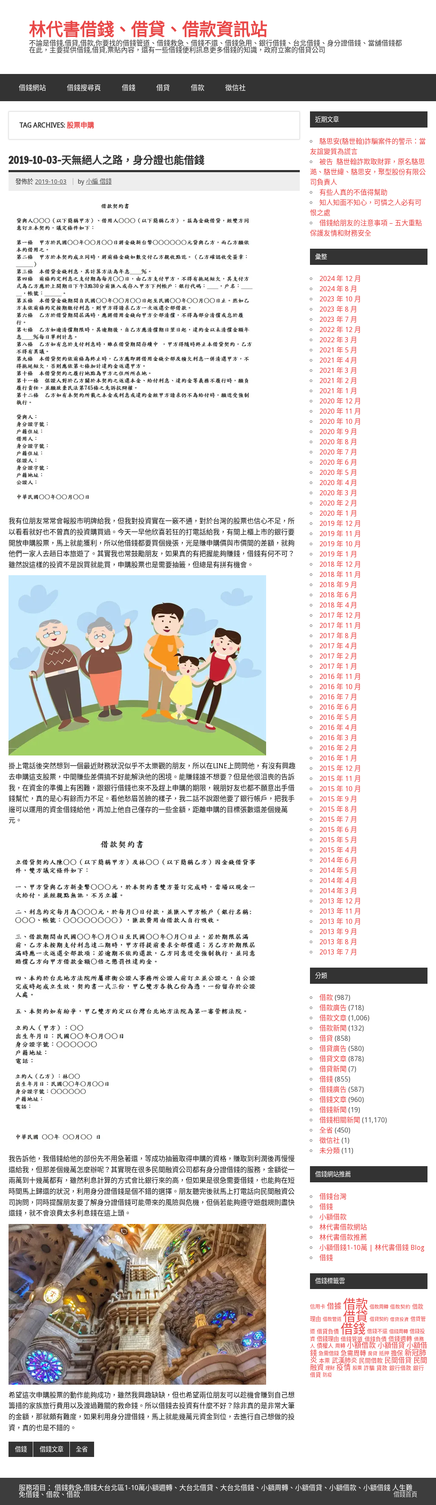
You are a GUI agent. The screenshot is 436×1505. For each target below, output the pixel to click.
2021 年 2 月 (338, 381)
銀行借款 (400, 1368)
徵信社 (235, 87)
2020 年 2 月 (338, 503)
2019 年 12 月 (340, 524)
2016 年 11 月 (340, 677)
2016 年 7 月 (338, 697)
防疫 (327, 1375)
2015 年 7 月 (338, 819)
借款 (197, 87)
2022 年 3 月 (338, 340)
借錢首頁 (405, 1494)
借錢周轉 (398, 1332)
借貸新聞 (333, 1069)
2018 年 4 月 (338, 605)
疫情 (343, 1367)
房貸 (372, 1354)
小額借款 (333, 1217)
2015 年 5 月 (338, 840)
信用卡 (317, 1307)
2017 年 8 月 (338, 636)
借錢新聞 (333, 1110)
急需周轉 (353, 1353)
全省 (82, 1449)
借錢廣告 (333, 1089)
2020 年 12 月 (340, 401)
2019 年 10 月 (340, 544)
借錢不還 (377, 1332)
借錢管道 (352, 1339)
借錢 (128, 87)
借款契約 (400, 1307)
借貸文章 (333, 1059)
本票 (324, 1360)
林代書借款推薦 (343, 1237)
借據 (334, 1306)
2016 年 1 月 (338, 758)
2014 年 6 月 (338, 860)
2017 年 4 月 (338, 646)
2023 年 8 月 (338, 309)
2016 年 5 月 (338, 717)
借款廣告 (333, 1008)
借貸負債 (328, 1331)
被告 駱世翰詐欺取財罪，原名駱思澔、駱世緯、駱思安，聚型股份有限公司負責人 (368, 172)
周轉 (340, 1346)
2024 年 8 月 (338, 289)
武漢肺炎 (344, 1360)
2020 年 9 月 (338, 432)
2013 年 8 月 (338, 942)
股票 (357, 1368)
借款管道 (332, 1319)
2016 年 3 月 (338, 738)
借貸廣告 (333, 1049)
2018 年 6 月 (338, 595)
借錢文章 (51, 1449)
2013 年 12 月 (340, 901)
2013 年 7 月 (338, 952)
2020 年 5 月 (338, 473)
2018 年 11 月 (340, 575)
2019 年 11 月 (340, 534)
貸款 (381, 1368)
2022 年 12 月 (340, 330)
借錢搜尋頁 (84, 87)
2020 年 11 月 (340, 411)
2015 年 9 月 (338, 799)
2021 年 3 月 (338, 370)
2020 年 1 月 (338, 513)
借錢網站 (32, 87)
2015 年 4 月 (338, 850)
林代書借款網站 (343, 1227)
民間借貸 (398, 1360)
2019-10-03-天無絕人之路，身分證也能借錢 (106, 160)
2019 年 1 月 (338, 554)
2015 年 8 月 (338, 809)
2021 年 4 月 (338, 360)
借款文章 (333, 1018)
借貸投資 (399, 1319)
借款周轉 (379, 1307)
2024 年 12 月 (340, 279)
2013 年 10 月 (340, 921)
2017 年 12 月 (340, 615)
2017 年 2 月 (338, 656)
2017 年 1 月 (338, 666)
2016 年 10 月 (340, 687)
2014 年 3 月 (338, 891)
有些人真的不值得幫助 (353, 192)
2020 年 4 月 (338, 483)
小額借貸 (391, 1345)
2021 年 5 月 (338, 350)
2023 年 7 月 (338, 319)
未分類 (329, 1151)
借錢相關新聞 (339, 1120)
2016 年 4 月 (338, 728)
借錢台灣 (333, 1197)
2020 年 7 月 (338, 452)
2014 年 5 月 (338, 870)
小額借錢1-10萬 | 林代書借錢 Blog (372, 1248)
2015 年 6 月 (338, 830)
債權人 (325, 1346)
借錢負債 (375, 1339)
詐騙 (369, 1368)
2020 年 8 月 (338, 442)
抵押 (384, 1354)
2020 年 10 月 (340, 421)
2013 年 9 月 (338, 932)
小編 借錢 (99, 181)
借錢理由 (328, 1339)
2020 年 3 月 (338, 493)
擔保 (397, 1353)
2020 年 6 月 (338, 462)
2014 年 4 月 (338, 881)
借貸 (163, 87)
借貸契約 (379, 1319)
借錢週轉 (400, 1338)
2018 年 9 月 (338, 585)
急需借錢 (328, 1354)
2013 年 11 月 (340, 911)
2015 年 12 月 (340, 768)
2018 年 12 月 (340, 564)
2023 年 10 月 (340, 299)
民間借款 (371, 1360)
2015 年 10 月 (340, 789)
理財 (330, 1368)
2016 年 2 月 (338, 748)
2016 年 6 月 (338, 707)
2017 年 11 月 (340, 626)
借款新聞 (333, 1028)
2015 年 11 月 (340, 779)
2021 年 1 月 (338, 391)
